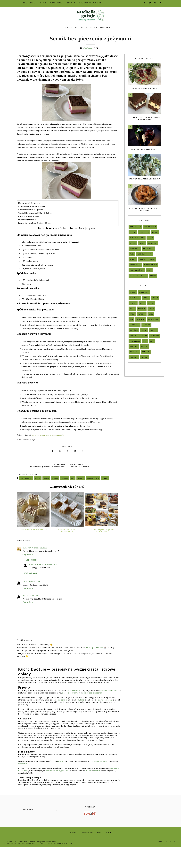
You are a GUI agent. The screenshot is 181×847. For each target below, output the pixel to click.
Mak (131, 319)
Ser (72, 478)
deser (61, 761)
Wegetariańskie (136, 270)
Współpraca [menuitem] (56, 3)
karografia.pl (171, 842)
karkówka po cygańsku (57, 770)
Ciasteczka (144, 232)
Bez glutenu (135, 227)
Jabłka (151, 303)
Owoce (55, 478)
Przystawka (148, 248)
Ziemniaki (134, 357)
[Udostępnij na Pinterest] (68, 451)
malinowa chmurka (108, 690)
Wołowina (134, 352)
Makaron (140, 319)
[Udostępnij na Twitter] (60, 451)
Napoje (133, 243)
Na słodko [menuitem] (80, 27)
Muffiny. (146, 325)
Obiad (142, 243)
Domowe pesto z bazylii (79, 467)
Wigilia (144, 346)
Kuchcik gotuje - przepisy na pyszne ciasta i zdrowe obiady (47, 843)
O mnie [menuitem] (43, 3)
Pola (25, 582)
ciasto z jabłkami (70, 693)
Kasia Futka (28, 548)
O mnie (109, 833)
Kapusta (141, 308)
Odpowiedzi (31, 560)
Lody (151, 314)
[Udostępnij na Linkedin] (75, 451)
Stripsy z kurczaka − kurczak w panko (144, 209)
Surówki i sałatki (147, 259)
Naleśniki (134, 330)
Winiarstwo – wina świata (144, 149)
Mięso (150, 238)
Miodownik (134, 325)
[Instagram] (153, 3)
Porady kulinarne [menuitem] (99, 27)
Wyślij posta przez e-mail (27, 474)
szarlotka (22, 763)
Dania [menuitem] (67, 27)
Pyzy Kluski (135, 341)
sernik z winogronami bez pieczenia (48, 435)
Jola (24, 596)
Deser (46, 478)
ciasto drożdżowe (98, 761)
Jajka (132, 308)
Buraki (133, 292)
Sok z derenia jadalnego (144, 88)
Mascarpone (153, 319)
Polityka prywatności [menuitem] (90, 3)
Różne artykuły (144, 254)
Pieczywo (152, 243)
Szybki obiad (135, 265)
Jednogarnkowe (137, 238)
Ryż (145, 341)
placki (89, 770)
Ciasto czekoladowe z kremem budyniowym (144, 118)
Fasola (155, 298)
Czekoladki (144, 292)
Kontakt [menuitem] (71, 3)
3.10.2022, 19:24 (34, 582)
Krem (132, 314)
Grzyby (133, 303)
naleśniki (62, 700)
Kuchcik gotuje (29, 440)
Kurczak (141, 314)
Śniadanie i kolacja (138, 275)
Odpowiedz (28, 554)
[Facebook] (143, 3)
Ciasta (37, 478)
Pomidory (154, 335)
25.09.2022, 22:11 (40, 548)
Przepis (65, 478)
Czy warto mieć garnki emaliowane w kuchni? (47, 467)
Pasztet (153, 330)
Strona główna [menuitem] (28, 3)
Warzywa (134, 346)
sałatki (96, 770)
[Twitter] (159, 3)
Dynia (146, 298)
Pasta (144, 330)
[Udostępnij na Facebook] (52, 451)
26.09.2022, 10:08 (50, 564)
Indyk (142, 303)
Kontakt (72, 833)
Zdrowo (145, 352)
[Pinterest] (148, 3)
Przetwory (135, 248)
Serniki (81, 478)
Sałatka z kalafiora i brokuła (144, 179)
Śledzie (144, 357)
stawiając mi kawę (94, 648)
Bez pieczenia (26, 478)
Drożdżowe (135, 298)
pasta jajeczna (105, 700)
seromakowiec (74, 690)
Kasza (151, 308)
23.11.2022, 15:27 (33, 596)
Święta (105, 478)
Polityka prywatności (91, 833)
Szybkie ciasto (93, 478)
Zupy (149, 270)
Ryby (132, 254)
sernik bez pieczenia (92, 693)
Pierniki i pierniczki (138, 335)
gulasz (81, 700)
